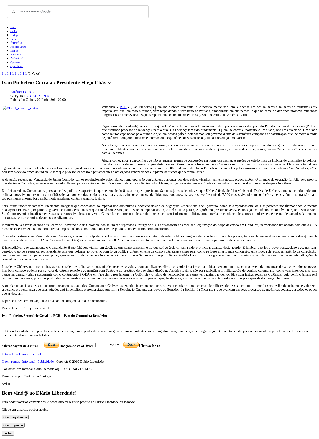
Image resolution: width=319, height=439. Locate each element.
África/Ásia (16, 42)
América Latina (18, 46)
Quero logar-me (13, 425)
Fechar (7, 433)
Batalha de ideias (37, 96)
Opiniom (15, 62)
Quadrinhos (16, 66)
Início (13, 27)
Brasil (13, 39)
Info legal (28, 361)
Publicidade (46, 361)
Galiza (13, 31)
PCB (123, 107)
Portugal (14, 35)
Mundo (14, 50)
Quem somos (11, 361)
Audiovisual (16, 58)
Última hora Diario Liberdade (22, 354)
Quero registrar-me (15, 417)
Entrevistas (16, 54)
